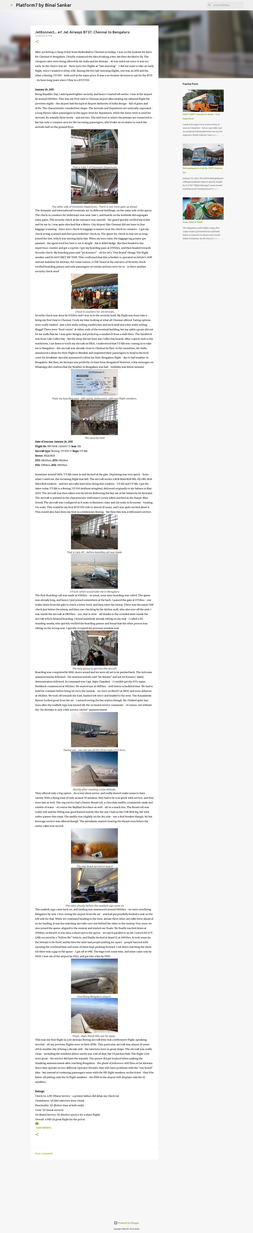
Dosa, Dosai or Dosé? (193, 222)
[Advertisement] (94, 1184)
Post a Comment (44, 1153)
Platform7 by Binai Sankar (43, 5)
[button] (37, 42)
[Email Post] (37, 1125)
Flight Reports (43, 1128)
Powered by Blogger (128, 1223)
